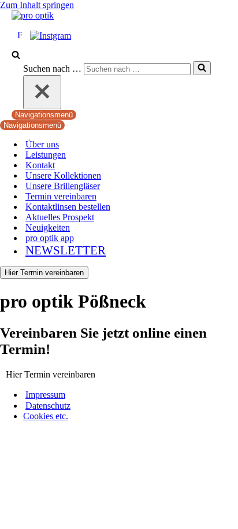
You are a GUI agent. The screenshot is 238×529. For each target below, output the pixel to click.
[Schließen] (42, 92)
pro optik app (49, 238)
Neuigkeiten (47, 227)
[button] (50, 374)
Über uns (42, 144)
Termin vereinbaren (60, 196)
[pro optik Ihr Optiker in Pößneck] (33, 15)
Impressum (45, 394)
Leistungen (45, 155)
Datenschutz (47, 405)
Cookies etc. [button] (45, 416)
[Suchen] (16, 56)
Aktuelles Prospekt (59, 217)
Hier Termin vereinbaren (44, 272)
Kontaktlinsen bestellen (67, 207)
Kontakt (40, 165)
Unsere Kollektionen (63, 175)
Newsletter (65, 250)
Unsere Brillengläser (62, 186)
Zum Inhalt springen (37, 5)
